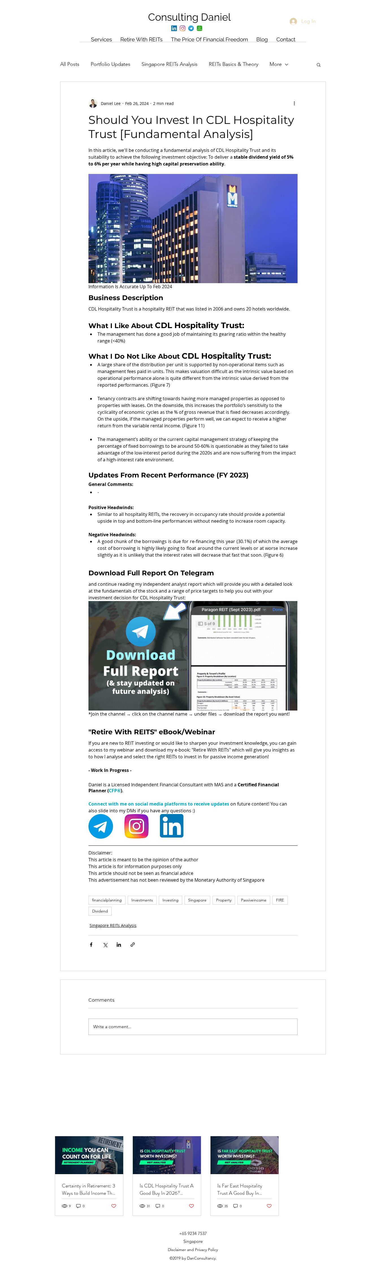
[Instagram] (182, 28)
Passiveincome (253, 900)
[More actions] (294, 103)
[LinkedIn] (174, 28)
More (276, 64)
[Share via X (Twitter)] (105, 944)
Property (223, 900)
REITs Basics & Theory (233, 64)
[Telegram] (191, 28)
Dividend (100, 911)
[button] (318, 64)
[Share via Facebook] (91, 944)
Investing (170, 900)
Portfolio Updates (110, 64)
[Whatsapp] (199, 28)
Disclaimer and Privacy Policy (193, 1249)
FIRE (280, 900)
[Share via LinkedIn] (119, 944)
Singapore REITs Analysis (170, 64)
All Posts (69, 64)
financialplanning (107, 900)
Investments (142, 900)
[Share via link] (132, 944)
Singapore (197, 900)
